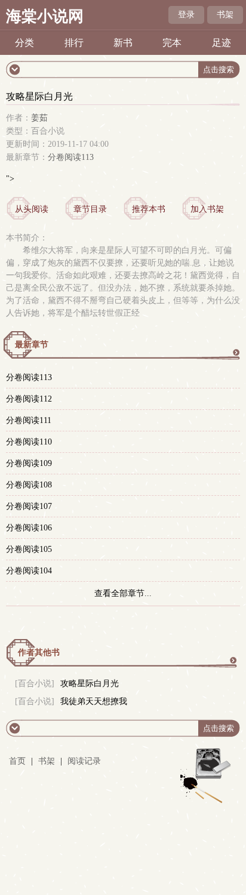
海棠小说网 (45, 16)
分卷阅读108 (29, 484)
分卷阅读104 (29, 570)
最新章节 (31, 344)
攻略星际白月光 (89, 683)
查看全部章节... (123, 593)
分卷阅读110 (29, 441)
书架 (225, 14)
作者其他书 (39, 652)
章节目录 (90, 209)
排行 (74, 43)
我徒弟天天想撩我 (93, 701)
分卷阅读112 (29, 398)
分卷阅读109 (29, 463)
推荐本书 (148, 209)
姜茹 (39, 117)
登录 (186, 14)
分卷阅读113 (71, 157)
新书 (123, 43)
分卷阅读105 (29, 549)
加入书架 (207, 209)
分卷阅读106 (29, 527)
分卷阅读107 (29, 506)
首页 (17, 761)
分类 (24, 43)
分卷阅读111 (28, 420)
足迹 (221, 43)
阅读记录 (84, 761)
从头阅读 (31, 209)
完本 (172, 43)
